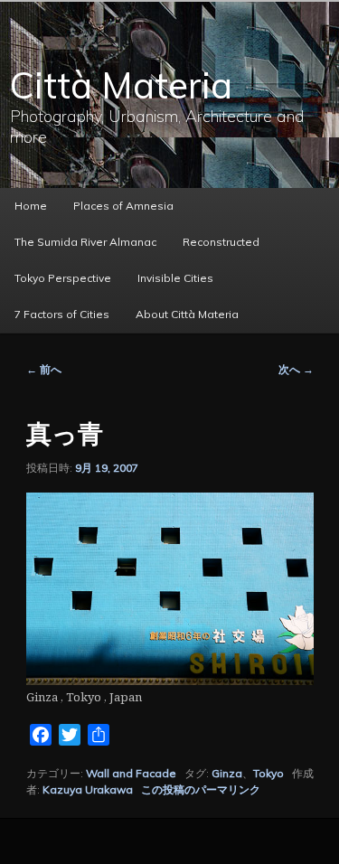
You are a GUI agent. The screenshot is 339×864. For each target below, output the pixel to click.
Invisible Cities (175, 278)
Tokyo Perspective (62, 278)
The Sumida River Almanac (85, 242)
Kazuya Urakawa (87, 789)
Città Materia (121, 85)
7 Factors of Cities (61, 314)
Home (30, 205)
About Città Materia (187, 314)
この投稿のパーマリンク (200, 789)
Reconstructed (221, 242)
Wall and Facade (131, 773)
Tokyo (268, 773)
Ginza (227, 773)
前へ (43, 369)
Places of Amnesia (123, 205)
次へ (296, 369)
